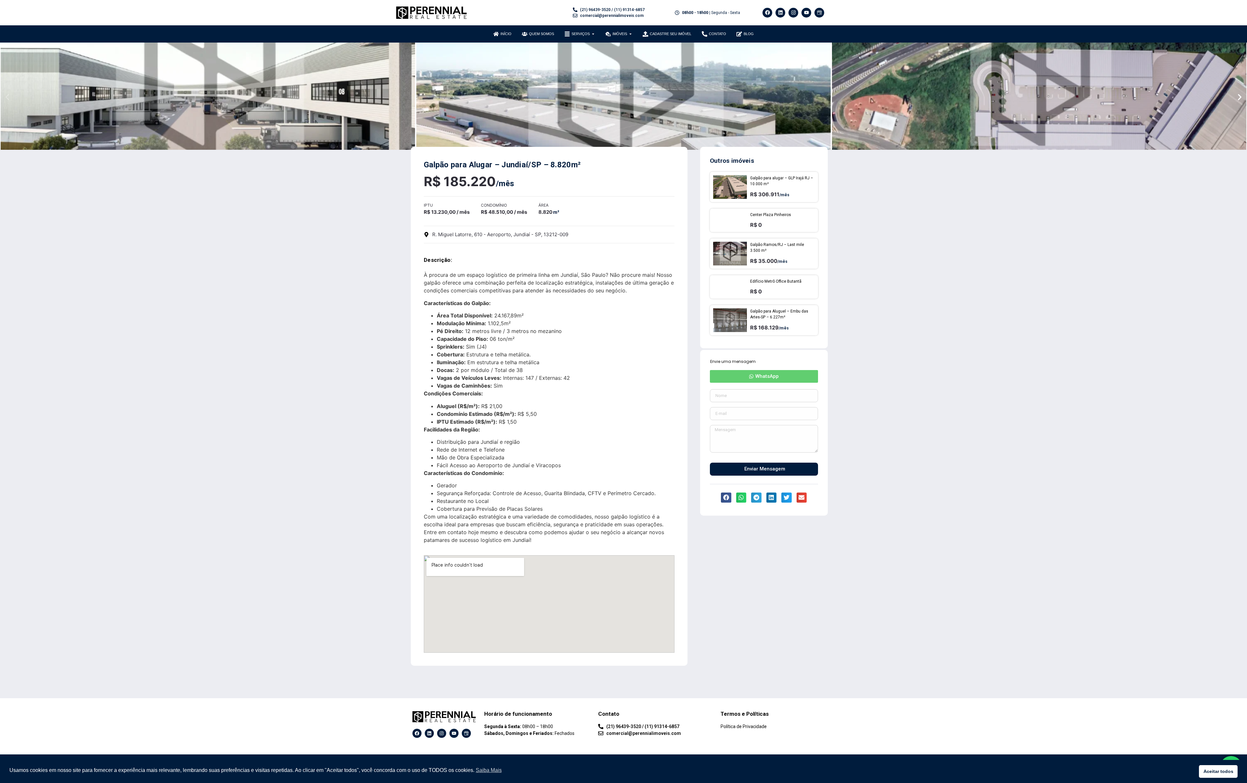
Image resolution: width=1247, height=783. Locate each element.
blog (749, 34)
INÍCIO (505, 34)
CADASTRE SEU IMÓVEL (670, 34)
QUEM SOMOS (541, 34)
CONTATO (717, 34)
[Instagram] (793, 13)
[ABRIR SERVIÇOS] (593, 34)
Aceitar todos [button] (1218, 771)
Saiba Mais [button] (489, 770)
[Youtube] (806, 13)
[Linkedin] (780, 13)
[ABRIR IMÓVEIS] (630, 34)
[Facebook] (767, 13)
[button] (7, 97)
